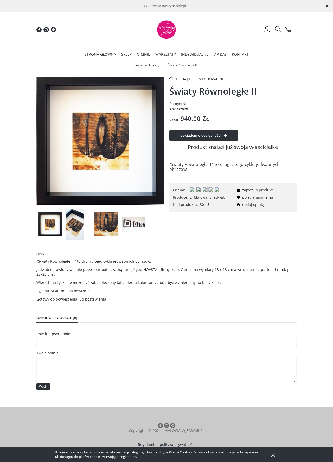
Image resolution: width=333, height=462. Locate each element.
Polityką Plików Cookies (174, 452)
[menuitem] (100, 54)
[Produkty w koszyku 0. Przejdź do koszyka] (289, 32)
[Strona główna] (166, 29)
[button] (254, 189)
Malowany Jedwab (209, 197)
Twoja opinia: (48, 352)
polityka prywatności (177, 444)
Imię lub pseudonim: (54, 333)
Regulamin (147, 444)
